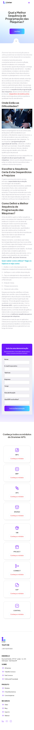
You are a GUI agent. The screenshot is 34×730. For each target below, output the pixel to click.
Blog (6, 708)
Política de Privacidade (11, 679)
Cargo (6, 386)
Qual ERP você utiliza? (11, 399)
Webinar (7, 715)
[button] (29, 2)
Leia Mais (17, 31)
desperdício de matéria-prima (19, 94)
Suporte (7, 712)
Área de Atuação (9, 392)
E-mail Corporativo (10, 366)
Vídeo (6, 704)
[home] (10, 2)
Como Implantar (9, 695)
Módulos (7, 688)
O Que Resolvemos (10, 692)
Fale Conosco (9, 675)
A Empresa (8, 668)
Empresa (7, 379)
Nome (6, 359)
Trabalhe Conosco (10, 671)
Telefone (7, 372)
